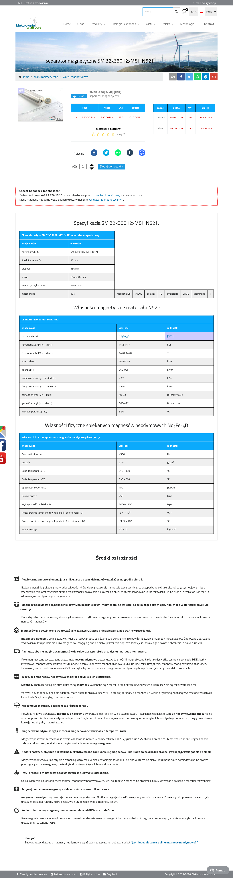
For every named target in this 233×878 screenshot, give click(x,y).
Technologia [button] (187, 24)
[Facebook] (181, 76)
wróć (78, 96)
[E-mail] (214, 76)
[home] (28, 24)
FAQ (19, 3)
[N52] (170, 336)
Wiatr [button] (149, 24)
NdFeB (124, 336)
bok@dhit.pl (209, 3)
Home (67, 24)
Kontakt (209, 24)
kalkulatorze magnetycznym (106, 199)
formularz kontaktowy (106, 195)
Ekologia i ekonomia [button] (124, 24)
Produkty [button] (97, 24)
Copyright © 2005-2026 (178, 874)
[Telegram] (205, 76)
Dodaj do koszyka (111, 166)
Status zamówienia (36, 3)
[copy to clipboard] (173, 76)
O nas (80, 24)
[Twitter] (189, 76)
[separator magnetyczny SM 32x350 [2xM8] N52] (40, 104)
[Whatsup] (197, 76)
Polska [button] (166, 24)
